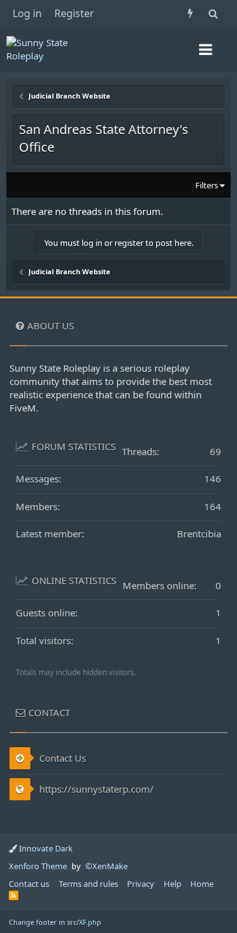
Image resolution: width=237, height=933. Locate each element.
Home (202, 883)
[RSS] (13, 895)
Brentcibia (199, 533)
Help (172, 883)
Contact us (29, 883)
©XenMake (106, 866)
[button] (206, 49)
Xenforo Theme (38, 866)
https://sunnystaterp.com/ (95, 789)
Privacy (140, 883)
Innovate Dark (45, 848)
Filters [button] (206, 185)
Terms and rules (88, 883)
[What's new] (190, 13)
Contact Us (61, 758)
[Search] (213, 13)
